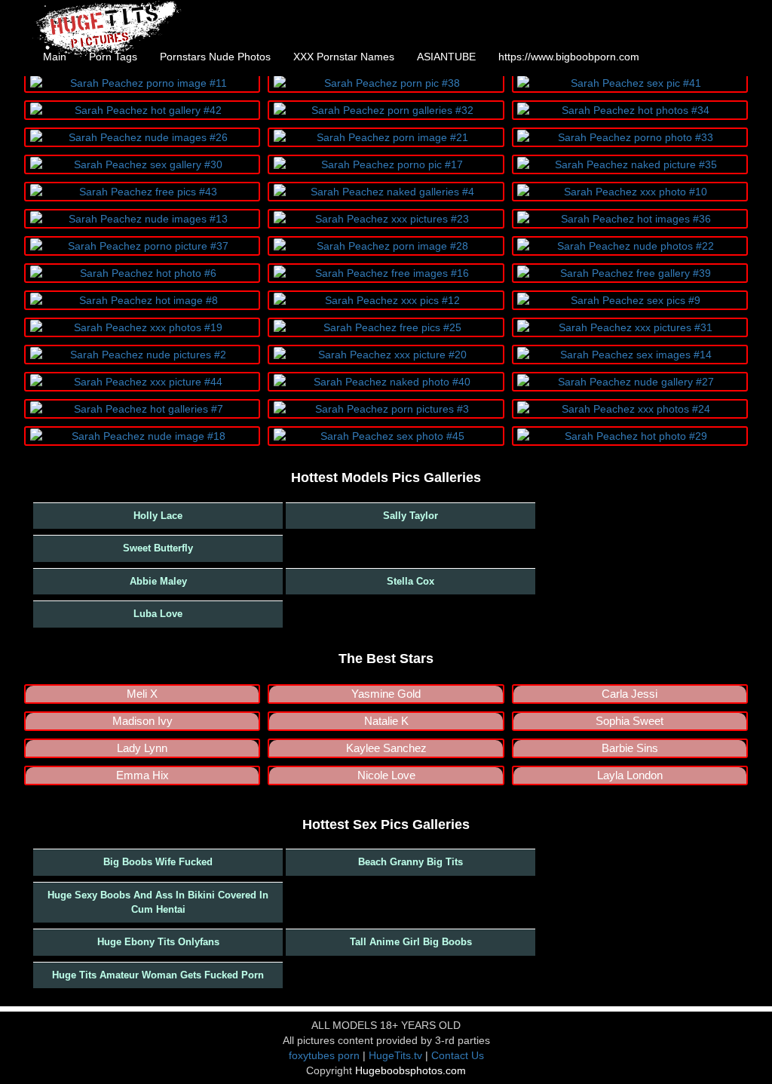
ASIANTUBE (446, 57)
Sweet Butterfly (158, 548)
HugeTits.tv (395, 1055)
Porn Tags (113, 57)
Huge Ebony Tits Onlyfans (158, 941)
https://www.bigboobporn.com (568, 57)
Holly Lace (157, 515)
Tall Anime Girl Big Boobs (411, 941)
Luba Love (157, 613)
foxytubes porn (324, 1055)
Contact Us (457, 1055)
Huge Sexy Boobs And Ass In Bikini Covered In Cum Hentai (157, 902)
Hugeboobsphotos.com (410, 1070)
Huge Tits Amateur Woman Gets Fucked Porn (158, 975)
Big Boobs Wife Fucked (158, 862)
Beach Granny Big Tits (410, 862)
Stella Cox (410, 581)
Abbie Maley (158, 581)
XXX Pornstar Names (343, 57)
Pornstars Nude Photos (215, 57)
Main (54, 57)
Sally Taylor (410, 515)
